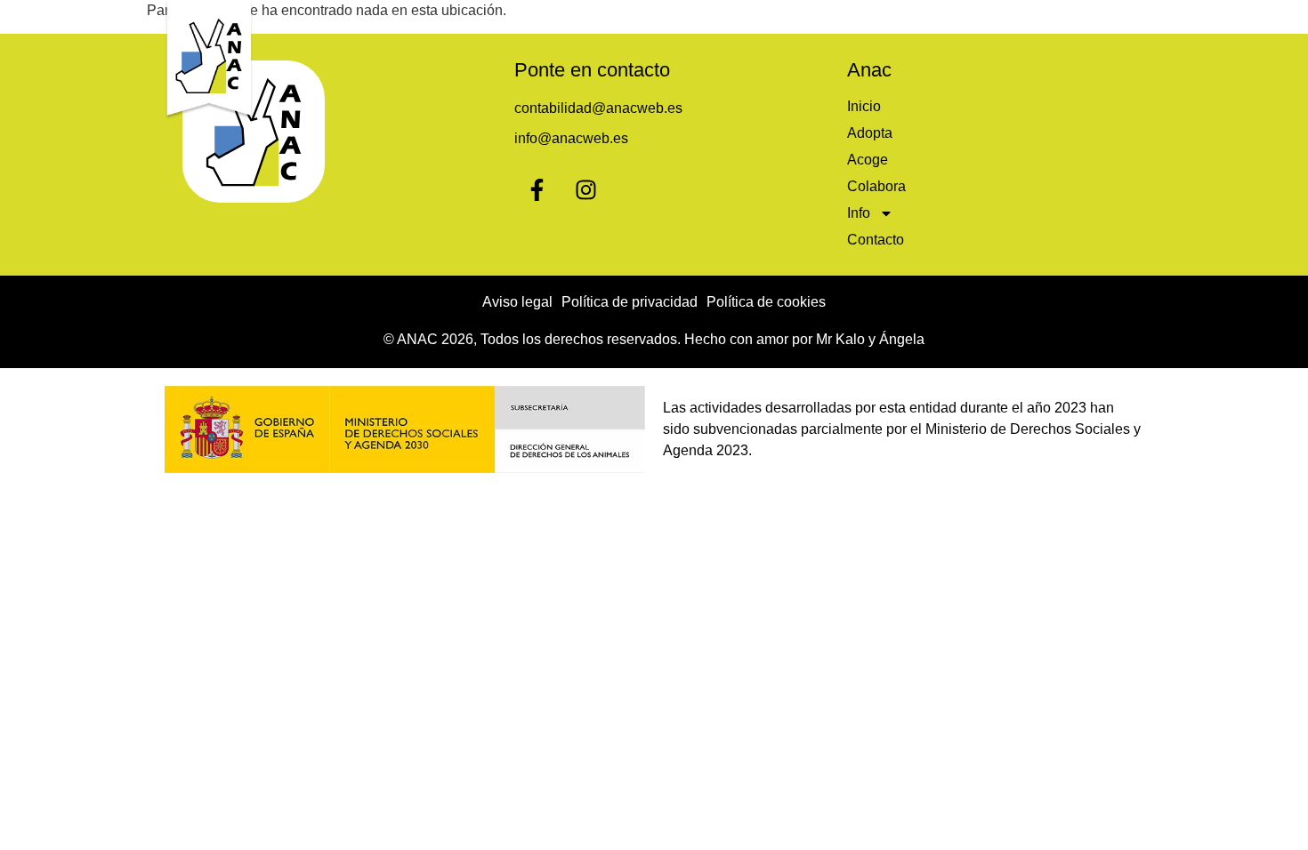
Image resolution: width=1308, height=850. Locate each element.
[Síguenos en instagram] (585, 189)
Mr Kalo (840, 339)
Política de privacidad (629, 301)
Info (998, 20)
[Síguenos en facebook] (536, 189)
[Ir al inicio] (209, 60)
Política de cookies (766, 301)
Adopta (757, 20)
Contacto (1097, 20)
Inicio (682, 20)
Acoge (836, 20)
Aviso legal (517, 301)
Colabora (921, 20)
